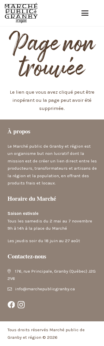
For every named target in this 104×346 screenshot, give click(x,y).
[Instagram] (21, 305)
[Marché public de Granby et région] (21, 13)
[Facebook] (11, 305)
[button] (84, 13)
